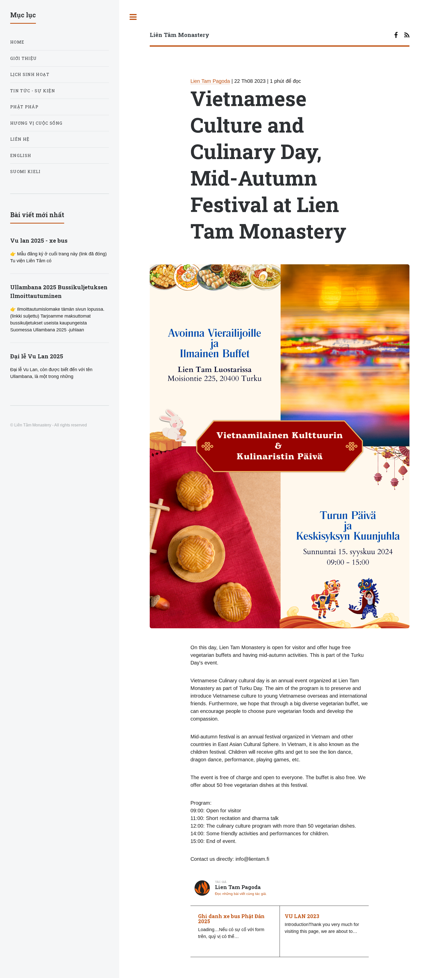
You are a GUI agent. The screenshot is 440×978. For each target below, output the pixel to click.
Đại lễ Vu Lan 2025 (36, 356)
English (20, 155)
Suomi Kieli (25, 171)
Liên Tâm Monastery (179, 34)
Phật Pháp (24, 106)
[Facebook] (396, 35)
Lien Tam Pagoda (210, 81)
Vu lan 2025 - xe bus (38, 240)
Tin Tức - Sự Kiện (32, 90)
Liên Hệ (19, 139)
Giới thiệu (23, 58)
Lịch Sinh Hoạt (29, 74)
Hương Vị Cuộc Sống (36, 123)
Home (17, 42)
